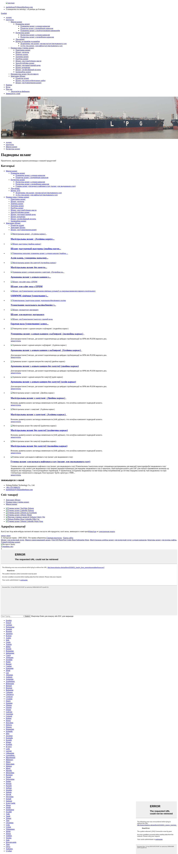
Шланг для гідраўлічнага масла (28, 61)
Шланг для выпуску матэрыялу (27, 314)
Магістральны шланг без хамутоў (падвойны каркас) (39, 446)
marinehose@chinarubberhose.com (19, 7)
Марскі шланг (16, 22)
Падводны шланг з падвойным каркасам (37, 37)
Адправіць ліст (7, 546)
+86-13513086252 (13, 487)
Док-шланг (20, 39)
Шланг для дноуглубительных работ (30, 80)
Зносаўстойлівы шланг (24, 63)
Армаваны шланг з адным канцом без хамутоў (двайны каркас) (45, 366)
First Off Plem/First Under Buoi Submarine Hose (70, 540)
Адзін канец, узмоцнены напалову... (29, 258)
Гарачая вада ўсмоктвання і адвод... (30, 323)
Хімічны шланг (21, 54)
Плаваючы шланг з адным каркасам (35, 26)
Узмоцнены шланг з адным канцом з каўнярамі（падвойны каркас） (48, 333)
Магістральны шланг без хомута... (29, 267)
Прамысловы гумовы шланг (22, 48)
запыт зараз (5, 536)
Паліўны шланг (21, 59)
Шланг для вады (22, 52)
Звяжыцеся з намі (13, 94)
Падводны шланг (22, 33)
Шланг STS (15, 190)
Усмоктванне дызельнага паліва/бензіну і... (33, 305)
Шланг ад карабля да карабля (27, 41)
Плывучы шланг (22, 78)
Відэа (8, 87)
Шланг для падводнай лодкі (12, 540)
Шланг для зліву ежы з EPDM (27, 286)
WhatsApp (92, 531)
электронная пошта (107, 531)
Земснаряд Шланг (18, 76)
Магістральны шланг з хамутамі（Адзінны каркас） (39, 414)
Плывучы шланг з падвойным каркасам (36, 28)
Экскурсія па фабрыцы (20, 91)
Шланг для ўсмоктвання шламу (28, 83)
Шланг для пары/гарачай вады (28, 65)
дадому (9, 17)
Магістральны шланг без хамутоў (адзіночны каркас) (39, 430)
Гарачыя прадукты (54, 538)
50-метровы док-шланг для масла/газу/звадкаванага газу (43, 44)
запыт (13, 341)
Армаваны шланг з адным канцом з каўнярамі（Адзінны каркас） (46, 350)
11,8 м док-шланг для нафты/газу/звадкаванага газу (41, 46)
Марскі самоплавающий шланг (37, 540)
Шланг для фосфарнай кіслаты (28, 70)
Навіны (9, 85)
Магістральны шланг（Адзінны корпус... (32, 239)
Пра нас (9, 89)
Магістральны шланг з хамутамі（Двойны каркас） (38, 398)
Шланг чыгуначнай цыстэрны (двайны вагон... (36, 248)
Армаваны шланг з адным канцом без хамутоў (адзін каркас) (43, 381)
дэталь (18, 341)
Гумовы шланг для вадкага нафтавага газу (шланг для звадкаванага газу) (45, 186)
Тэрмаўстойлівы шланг (10, 542)
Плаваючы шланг (22, 24)
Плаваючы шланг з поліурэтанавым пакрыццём (40, 30)
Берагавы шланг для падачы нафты (161, 540)
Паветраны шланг (22, 50)
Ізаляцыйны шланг (23, 72)
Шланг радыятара (22, 67)
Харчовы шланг (22, 57)
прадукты (10, 20)
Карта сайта (68, 538)
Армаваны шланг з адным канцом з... (31, 277)
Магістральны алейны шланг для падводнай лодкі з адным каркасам (118, 540)
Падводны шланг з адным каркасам (35, 35)
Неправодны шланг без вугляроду (25, 74)
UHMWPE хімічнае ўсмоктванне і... (29, 295)
